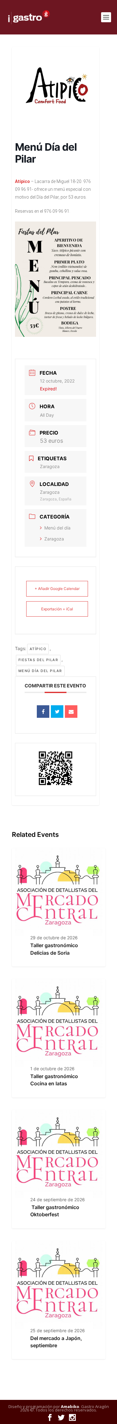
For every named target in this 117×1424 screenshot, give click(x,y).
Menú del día (57, 527)
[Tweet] (57, 711)
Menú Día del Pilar (40, 671)
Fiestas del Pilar (38, 660)
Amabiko (70, 1406)
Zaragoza (54, 538)
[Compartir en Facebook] (43, 711)
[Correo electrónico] (71, 711)
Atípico (38, 649)
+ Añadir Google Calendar (57, 588)
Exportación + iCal (57, 609)
